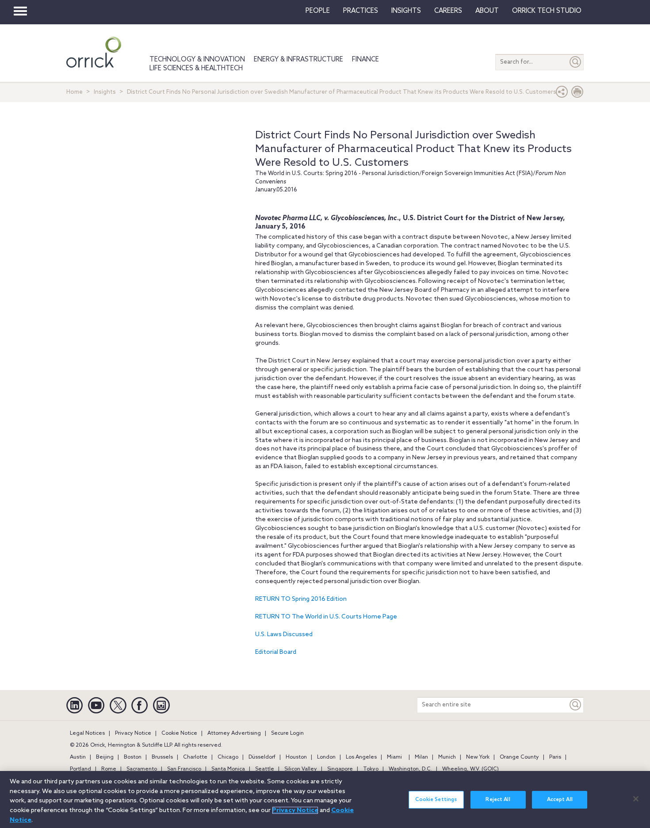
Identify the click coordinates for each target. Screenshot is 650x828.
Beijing (105, 757)
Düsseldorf (262, 757)
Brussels (162, 757)
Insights (105, 92)
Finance (365, 60)
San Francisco (184, 769)
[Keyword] (576, 705)
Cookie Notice (179, 733)
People (318, 11)
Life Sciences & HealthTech (196, 68)
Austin (78, 757)
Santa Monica (228, 769)
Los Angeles (361, 757)
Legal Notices (87, 733)
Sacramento (141, 769)
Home (74, 92)
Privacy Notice (133, 733)
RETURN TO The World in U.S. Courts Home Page (326, 617)
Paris (555, 757)
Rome (108, 769)
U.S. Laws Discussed (284, 634)
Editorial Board (275, 652)
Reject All (498, 800)
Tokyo (371, 769)
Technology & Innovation (197, 60)
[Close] (636, 799)
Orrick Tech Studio (546, 11)
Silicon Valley (300, 769)
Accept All (560, 800)
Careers (448, 11)
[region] (325, 799)
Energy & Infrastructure (298, 60)
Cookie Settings (436, 800)
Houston (296, 757)
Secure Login (287, 733)
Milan (421, 757)
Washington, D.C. (410, 769)
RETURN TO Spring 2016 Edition (301, 599)
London (326, 757)
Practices (360, 11)
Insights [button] (406, 11)
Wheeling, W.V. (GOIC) (470, 769)
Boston (132, 757)
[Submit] (576, 62)
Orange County (519, 757)
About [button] (487, 11)
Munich (447, 757)
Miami (394, 757)
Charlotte (195, 757)
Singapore (340, 769)
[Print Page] (577, 94)
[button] (562, 94)
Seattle (264, 769)
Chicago (228, 757)
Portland (80, 769)
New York (477, 757)
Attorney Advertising (234, 733)
